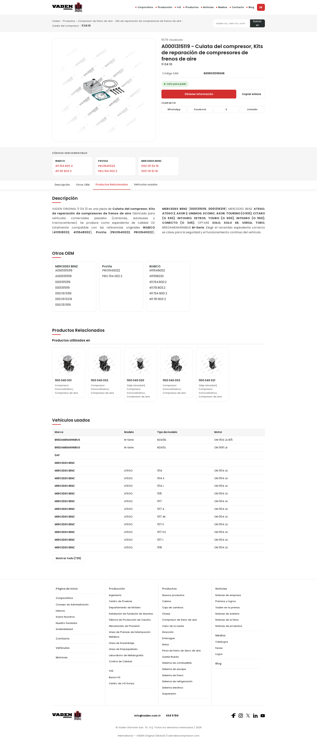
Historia (60, 611)
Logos (219, 654)
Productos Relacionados (112, 184)
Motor (165, 644)
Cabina (166, 601)
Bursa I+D (114, 677)
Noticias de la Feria (226, 620)
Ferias (219, 648)
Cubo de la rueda (173, 626)
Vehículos (63, 648)
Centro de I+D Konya (121, 683)
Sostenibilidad (64, 629)
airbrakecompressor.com (183, 735)
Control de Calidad (120, 661)
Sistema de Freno (172, 675)
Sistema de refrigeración (177, 681)
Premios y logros (225, 601)
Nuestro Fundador (66, 623)
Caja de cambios (172, 607)
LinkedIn (252, 109)
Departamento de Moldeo (125, 607)
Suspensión (169, 693)
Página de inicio (67, 589)
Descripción (62, 184)
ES (260, 7)
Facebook (200, 109)
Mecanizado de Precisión (124, 626)
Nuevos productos (173, 595)
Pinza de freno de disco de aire (181, 650)
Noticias (208, 7)
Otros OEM (83, 184)
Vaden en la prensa (227, 607)
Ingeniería (115, 595)
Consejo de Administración (72, 604)
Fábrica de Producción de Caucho (130, 620)
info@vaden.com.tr (147, 715)
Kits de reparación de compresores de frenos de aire (148, 21)
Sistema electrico (172, 687)
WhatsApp (174, 109)
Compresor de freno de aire (95, 21)
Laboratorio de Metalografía (126, 655)
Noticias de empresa (228, 595)
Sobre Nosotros (65, 617)
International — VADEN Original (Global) (141, 735)
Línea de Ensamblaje (121, 643)
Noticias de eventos (227, 613)
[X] (248, 715)
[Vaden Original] (67, 7)
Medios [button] (222, 7)
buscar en (257, 23)
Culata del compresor (65, 26)
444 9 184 (172, 715)
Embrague (168, 638)
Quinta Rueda (170, 657)
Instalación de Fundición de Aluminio (131, 613)
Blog (251, 7)
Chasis (166, 613)
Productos (191, 7)
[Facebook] (233, 715)
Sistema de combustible (177, 663)
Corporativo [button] (145, 7)
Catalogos (221, 642)
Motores (62, 657)
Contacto (238, 7)
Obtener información (199, 94)
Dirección (168, 632)
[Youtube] (262, 715)
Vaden (56, 21)
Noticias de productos (228, 626)
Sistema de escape (174, 669)
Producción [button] (165, 7)
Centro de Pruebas (120, 601)
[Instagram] (240, 715)
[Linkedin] (255, 715)
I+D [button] (179, 7)
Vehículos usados (145, 184)
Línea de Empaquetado (123, 649)
